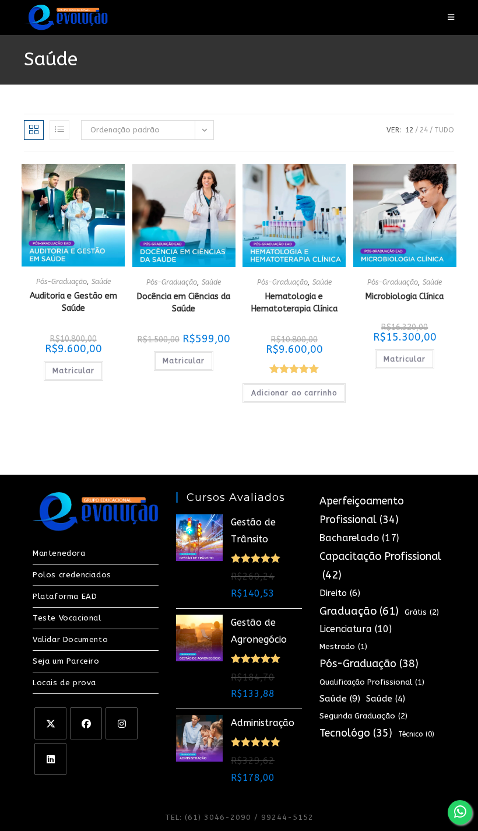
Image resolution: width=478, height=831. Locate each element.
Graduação (359, 611)
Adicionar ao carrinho (294, 393)
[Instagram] (122, 723)
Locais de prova (64, 682)
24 (424, 130)
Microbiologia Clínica (404, 296)
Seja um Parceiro (66, 661)
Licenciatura (355, 628)
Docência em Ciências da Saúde (183, 303)
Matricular (73, 371)
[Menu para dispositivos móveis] (451, 17)
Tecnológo (355, 733)
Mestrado (343, 646)
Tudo (444, 130)
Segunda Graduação (363, 716)
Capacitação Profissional (380, 566)
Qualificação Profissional (371, 682)
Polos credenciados (72, 574)
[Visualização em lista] (59, 130)
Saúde (101, 282)
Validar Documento (70, 639)
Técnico (416, 734)
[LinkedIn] (50, 759)
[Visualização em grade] (34, 130)
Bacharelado (359, 538)
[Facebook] (86, 723)
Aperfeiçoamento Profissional (361, 510)
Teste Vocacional (67, 617)
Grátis (422, 612)
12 (409, 130)
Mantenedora (59, 553)
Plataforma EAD (65, 596)
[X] (50, 723)
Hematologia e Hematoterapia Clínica (294, 303)
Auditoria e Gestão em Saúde (73, 302)
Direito (339, 593)
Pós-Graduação (61, 282)
